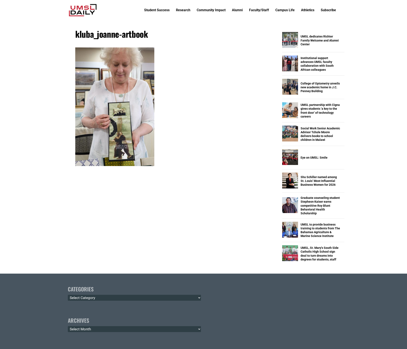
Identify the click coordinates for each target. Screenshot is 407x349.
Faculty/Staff (259, 10)
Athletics (307, 10)
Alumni (237, 10)
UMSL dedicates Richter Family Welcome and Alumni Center (320, 40)
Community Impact (211, 10)
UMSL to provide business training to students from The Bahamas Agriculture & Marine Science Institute (320, 230)
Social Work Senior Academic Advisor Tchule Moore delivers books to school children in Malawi (320, 134)
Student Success (157, 10)
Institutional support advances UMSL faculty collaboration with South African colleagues (317, 63)
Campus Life (285, 10)
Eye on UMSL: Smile (314, 157)
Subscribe (328, 10)
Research (183, 10)
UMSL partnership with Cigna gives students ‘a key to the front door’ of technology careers (320, 110)
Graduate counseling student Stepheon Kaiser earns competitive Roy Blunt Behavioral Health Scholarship (320, 205)
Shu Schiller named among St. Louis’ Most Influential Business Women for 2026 (319, 180)
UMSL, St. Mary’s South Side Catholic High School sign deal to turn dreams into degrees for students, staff (320, 253)
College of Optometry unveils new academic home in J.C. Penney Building (320, 87)
